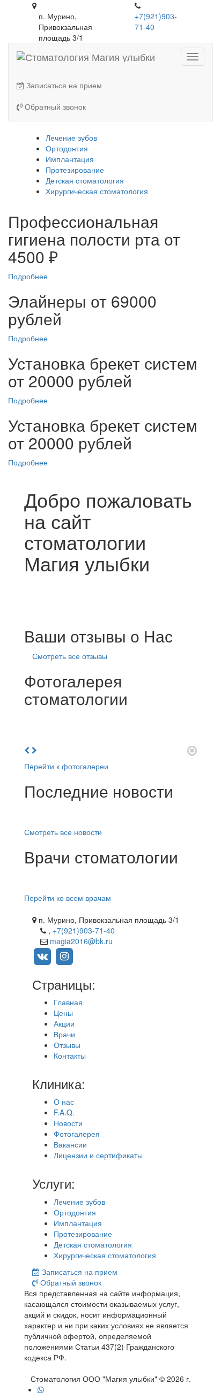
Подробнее (28, 276)
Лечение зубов (71, 137)
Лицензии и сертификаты (98, 1155)
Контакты (70, 1055)
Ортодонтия (67, 148)
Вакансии (70, 1144)
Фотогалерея (77, 1133)
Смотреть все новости (63, 832)
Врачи (64, 1034)
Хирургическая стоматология (97, 191)
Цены (63, 1012)
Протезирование (75, 169)
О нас (64, 1101)
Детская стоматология (85, 180)
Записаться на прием (63, 85)
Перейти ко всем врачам (67, 897)
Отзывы (67, 1044)
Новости (68, 1123)
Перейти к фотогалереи (66, 766)
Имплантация (70, 159)
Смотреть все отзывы (69, 656)
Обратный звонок (54, 106)
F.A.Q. (64, 1112)
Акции (64, 1023)
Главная (68, 1002)
